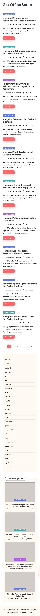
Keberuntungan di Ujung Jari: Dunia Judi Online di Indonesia (20, 284)
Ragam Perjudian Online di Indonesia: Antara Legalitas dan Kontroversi (18, 86)
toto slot (8, 384)
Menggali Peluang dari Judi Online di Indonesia (19, 219)
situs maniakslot (11, 434)
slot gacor (9, 454)
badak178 (8, 389)
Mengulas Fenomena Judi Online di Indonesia (19, 120)
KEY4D (7, 409)
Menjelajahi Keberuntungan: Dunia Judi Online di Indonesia (19, 52)
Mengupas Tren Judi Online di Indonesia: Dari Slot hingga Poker (19, 186)
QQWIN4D (9, 397)
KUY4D (7, 401)
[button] (31, 346)
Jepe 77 (7, 376)
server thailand (10, 446)
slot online (8, 368)
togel (7, 393)
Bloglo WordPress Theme (23, 612)
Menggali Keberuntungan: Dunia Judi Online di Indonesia (18, 317)
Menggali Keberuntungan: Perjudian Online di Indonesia (17, 252)
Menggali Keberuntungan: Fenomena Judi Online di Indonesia (19, 19)
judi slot (8, 360)
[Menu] (36, 4)
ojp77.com (8, 463)
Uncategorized (9, 14)
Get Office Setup (17, 5)
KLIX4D (7, 405)
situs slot (8, 413)
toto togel (9, 422)
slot (6, 417)
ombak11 (8, 467)
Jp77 (6, 380)
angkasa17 (9, 430)
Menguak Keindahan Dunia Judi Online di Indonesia (18, 153)
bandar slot (9, 442)
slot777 (7, 459)
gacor (7, 426)
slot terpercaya (10, 364)
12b (6, 438)
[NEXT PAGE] (31, 346)
